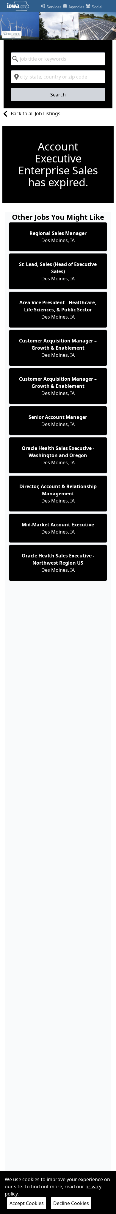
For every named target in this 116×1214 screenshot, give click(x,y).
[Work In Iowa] (58, 26)
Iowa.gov (21, 6)
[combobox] (58, 58)
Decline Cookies (71, 1203)
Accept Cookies (27, 1203)
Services (53, 7)
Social (96, 7)
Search (58, 94)
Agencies (76, 7)
